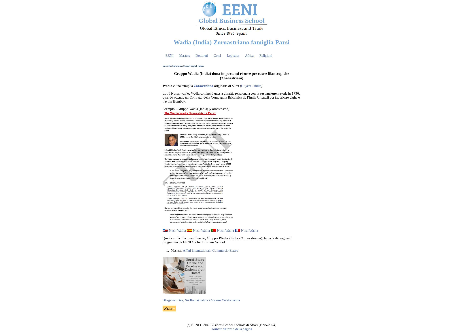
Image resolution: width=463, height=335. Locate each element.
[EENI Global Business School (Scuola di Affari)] (231, 35)
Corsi (217, 55)
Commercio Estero (225, 250)
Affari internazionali (197, 250)
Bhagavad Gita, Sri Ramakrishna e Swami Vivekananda (201, 300)
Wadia (167, 308)
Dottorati (202, 55)
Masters (184, 55)
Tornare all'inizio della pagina (231, 329)
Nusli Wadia (177, 230)
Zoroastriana (203, 86)
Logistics (233, 55)
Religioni (265, 55)
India (257, 86)
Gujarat (246, 86)
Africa (249, 55)
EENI (169, 55)
